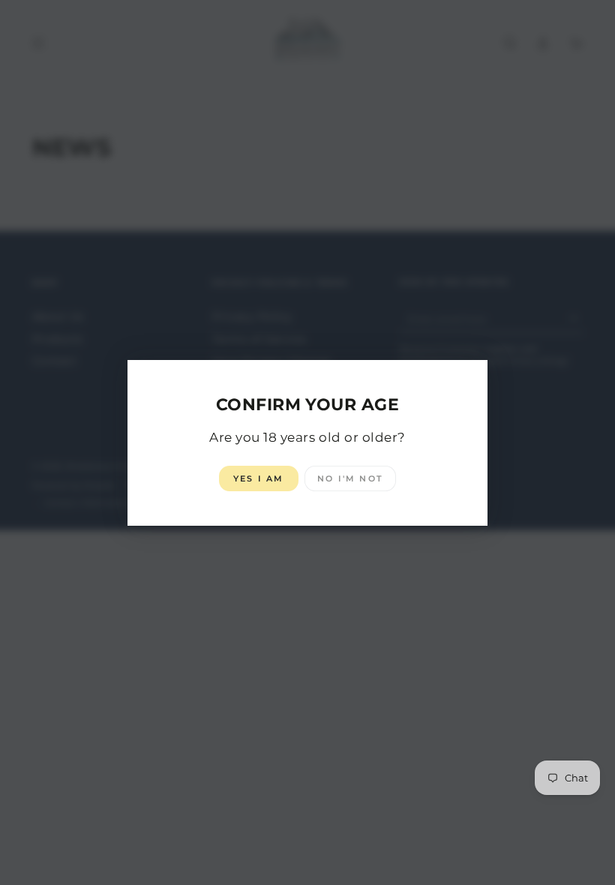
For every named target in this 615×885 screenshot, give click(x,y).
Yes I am (258, 478)
